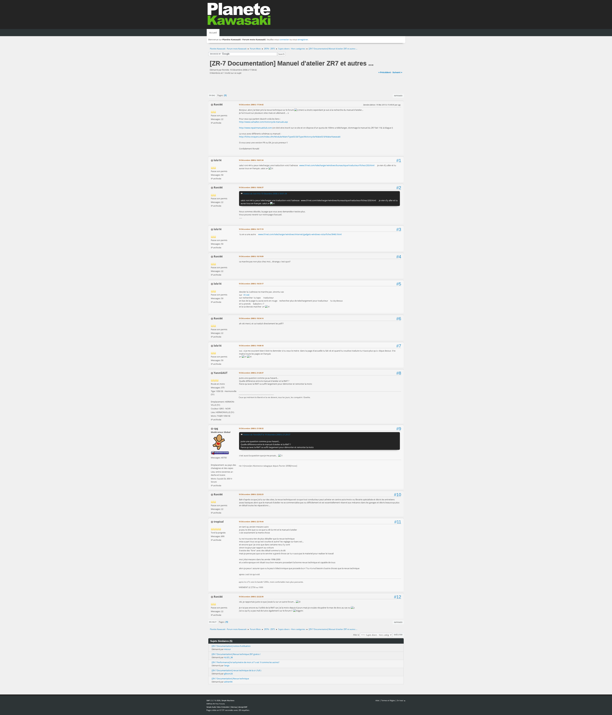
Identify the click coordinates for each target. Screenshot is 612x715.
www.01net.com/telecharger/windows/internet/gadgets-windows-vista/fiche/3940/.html (300, 234)
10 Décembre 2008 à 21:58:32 (251, 428)
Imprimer (398, 95)
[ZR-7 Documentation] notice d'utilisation (231, 646)
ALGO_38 (228, 657)
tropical (219, 521)
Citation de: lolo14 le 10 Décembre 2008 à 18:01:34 (265, 193)
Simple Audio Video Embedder (217, 707)
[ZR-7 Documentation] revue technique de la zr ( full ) (236, 670)
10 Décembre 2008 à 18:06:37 (251, 187)
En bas (212, 95)
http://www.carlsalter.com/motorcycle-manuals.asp (263, 121)
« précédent (384, 72)
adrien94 (228, 681)
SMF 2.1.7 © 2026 (213, 700)
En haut (212, 622)
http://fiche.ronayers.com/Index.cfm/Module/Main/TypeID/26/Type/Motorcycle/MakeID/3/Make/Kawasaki (289, 136)
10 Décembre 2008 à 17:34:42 (251, 104)
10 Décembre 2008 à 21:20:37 (251, 373)
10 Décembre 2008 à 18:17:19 (251, 229)
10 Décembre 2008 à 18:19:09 (251, 256)
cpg (216, 428)
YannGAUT (220, 373)
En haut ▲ (401, 700)
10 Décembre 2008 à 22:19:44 (251, 521)
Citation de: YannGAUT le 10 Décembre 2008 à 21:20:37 (266, 434)
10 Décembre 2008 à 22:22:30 (251, 596)
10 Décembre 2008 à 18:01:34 (251, 160)
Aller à (356, 634)
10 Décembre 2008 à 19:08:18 (251, 345)
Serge (226, 665)
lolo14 (217, 160)
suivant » (397, 72)
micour (227, 649)
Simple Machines (227, 700)
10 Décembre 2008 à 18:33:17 (251, 283)
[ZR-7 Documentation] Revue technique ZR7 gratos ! (236, 654)
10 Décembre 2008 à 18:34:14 (251, 318)
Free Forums (220, 704)
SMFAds (209, 704)
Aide (377, 700)
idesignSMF (243, 707)
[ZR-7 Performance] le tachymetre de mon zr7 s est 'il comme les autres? (245, 662)
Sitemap (234, 707)
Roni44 (218, 104)
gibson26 (228, 673)
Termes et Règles (388, 700)
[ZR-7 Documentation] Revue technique (230, 678)
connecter (284, 39)
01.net (246, 294)
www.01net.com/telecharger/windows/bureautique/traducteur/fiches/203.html (336, 165)
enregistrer (303, 39)
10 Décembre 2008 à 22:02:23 (251, 494)
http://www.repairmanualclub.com (255, 127)
